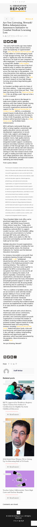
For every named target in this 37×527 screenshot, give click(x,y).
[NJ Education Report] (18, 8)
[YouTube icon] (17, 2)
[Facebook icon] (13, 2)
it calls (14, 259)
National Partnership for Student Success (17, 110)
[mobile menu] (34, 6)
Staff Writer (11, 36)
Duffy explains (24, 63)
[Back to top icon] (18, 512)
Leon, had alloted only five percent (20, 52)
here (31, 77)
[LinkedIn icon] (19, 2)
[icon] (24, 2)
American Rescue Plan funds (17, 327)
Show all (30, 19)
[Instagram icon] (22, 2)
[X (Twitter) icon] (15, 2)
